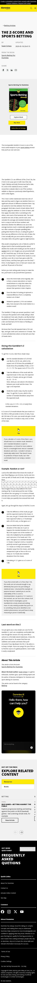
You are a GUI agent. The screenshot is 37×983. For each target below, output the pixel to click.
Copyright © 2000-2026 (8, 971)
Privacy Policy (5, 956)
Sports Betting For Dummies (8, 56)
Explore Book (18, 117)
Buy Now (17, 123)
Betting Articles (9, 26)
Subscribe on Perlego (18, 128)
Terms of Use (5, 951)
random (4, 251)
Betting (4, 686)
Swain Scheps (7, 46)
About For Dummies (7, 883)
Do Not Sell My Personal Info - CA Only (13, 966)
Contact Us (4, 888)
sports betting (25, 147)
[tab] (18, 781)
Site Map (3, 898)
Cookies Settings (6, 961)
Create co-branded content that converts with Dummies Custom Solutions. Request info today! (18, 2)
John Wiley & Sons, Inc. (25, 971)
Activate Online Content (8, 893)
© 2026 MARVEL (6, 981)
